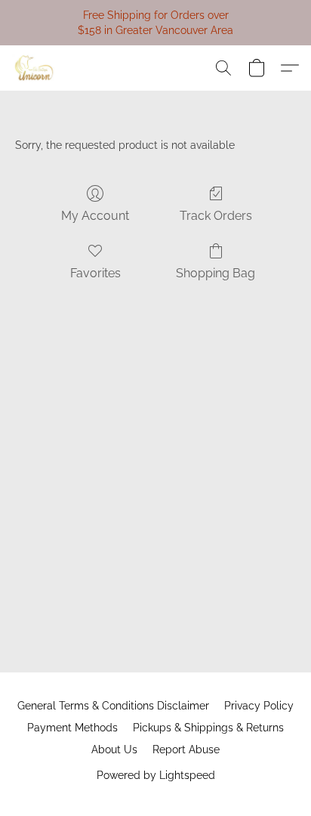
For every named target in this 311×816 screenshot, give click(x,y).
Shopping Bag (215, 273)
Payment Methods (72, 728)
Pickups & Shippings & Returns (208, 728)
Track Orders (216, 216)
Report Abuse (186, 749)
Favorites (95, 273)
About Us (114, 749)
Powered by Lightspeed (156, 775)
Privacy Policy (259, 706)
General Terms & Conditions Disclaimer (113, 706)
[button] (35, 68)
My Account (95, 216)
